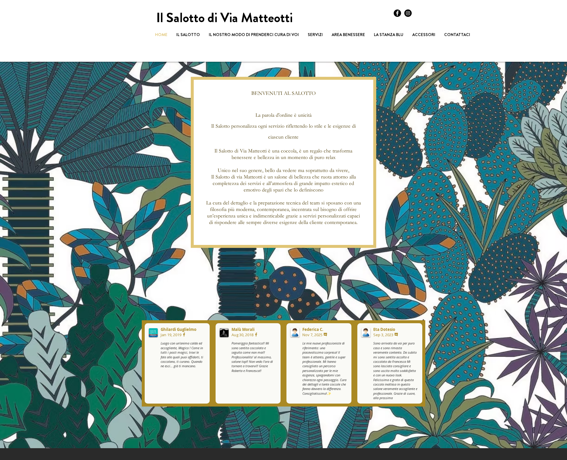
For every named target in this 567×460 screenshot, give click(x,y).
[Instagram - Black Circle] (408, 13)
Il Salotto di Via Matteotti (224, 17)
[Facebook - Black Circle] (397, 13)
